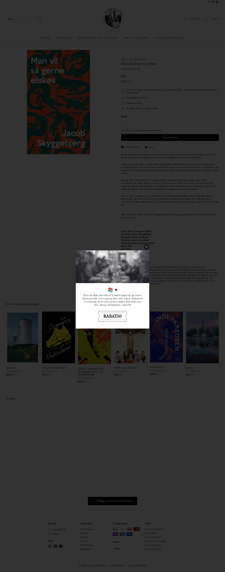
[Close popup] (146, 247)
